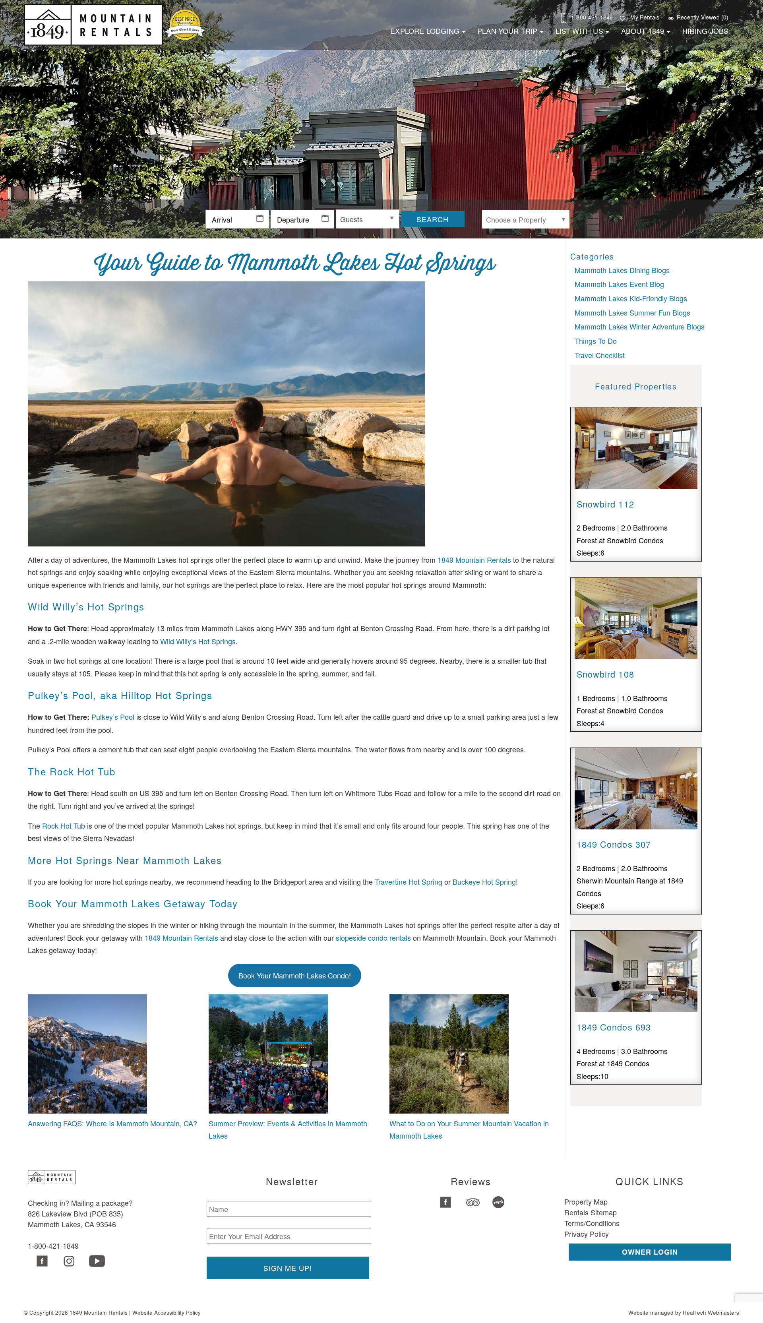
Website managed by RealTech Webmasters (683, 1312)
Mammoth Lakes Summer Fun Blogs (632, 312)
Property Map (586, 1201)
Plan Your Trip (507, 30)
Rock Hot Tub (63, 825)
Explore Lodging (424, 30)
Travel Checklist (600, 355)
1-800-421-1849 (592, 17)
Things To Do (596, 340)
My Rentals (645, 17)
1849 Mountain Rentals (474, 559)
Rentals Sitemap (590, 1212)
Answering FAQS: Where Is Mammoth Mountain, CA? (112, 1123)
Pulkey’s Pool (112, 716)
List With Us (579, 30)
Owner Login (650, 1252)
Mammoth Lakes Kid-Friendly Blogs (631, 298)
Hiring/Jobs (705, 30)
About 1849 (642, 30)
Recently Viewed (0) (702, 17)
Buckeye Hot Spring (484, 881)
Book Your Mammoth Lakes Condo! (294, 975)
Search (432, 219)
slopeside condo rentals (373, 937)
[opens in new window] (41, 1262)
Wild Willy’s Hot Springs (198, 641)
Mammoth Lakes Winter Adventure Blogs (640, 326)
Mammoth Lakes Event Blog (619, 284)
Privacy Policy (586, 1233)
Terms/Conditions (592, 1223)
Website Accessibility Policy (166, 1312)
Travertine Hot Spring (408, 881)
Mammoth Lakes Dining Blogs (622, 270)
